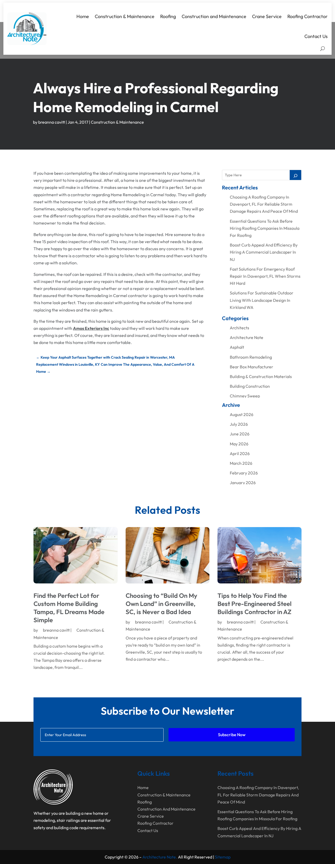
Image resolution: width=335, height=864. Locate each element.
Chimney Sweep (245, 395)
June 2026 (239, 433)
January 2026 (243, 482)
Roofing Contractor (307, 16)
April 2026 (240, 453)
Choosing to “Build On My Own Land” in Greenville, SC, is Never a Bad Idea (161, 604)
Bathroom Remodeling (251, 357)
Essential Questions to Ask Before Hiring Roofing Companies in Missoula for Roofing (264, 228)
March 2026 (241, 463)
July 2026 (239, 424)
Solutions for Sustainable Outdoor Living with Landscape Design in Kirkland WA (261, 300)
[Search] (295, 175)
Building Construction (250, 386)
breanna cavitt (51, 122)
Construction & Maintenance (124, 16)
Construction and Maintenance (214, 16)
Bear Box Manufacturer (251, 366)
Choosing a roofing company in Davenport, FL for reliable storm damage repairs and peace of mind (264, 204)
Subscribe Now (231, 734)
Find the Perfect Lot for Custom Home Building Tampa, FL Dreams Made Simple (69, 608)
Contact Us (316, 36)
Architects (239, 327)
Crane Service (267, 16)
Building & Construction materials (261, 376)
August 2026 (241, 414)
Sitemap (223, 857)
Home (82, 16)
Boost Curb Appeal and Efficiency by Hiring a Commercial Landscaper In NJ (264, 252)
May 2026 (239, 443)
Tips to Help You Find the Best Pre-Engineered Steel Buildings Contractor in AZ (254, 604)
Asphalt (237, 347)
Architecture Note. (159, 857)
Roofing (168, 16)
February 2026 (244, 472)
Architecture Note (246, 337)
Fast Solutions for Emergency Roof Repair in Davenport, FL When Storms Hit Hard (265, 276)
